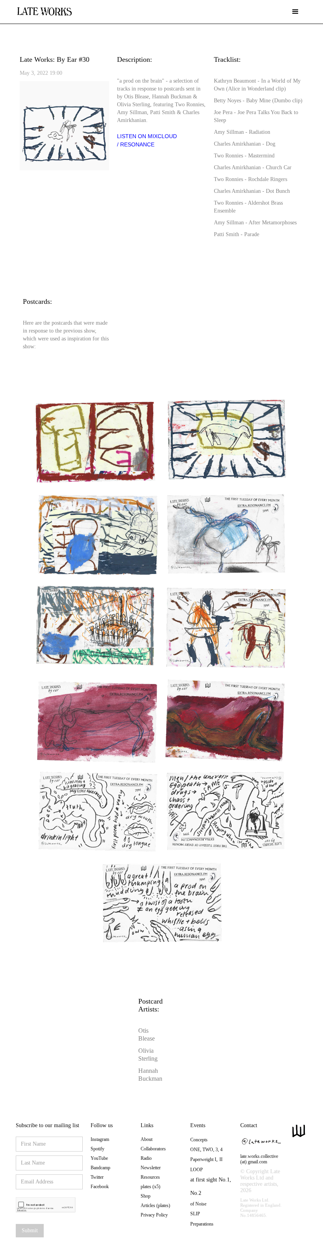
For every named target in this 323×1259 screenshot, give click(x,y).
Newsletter (151, 1167)
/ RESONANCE (135, 144)
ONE (195, 1149)
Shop (145, 1196)
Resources (150, 1177)
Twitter (97, 1177)
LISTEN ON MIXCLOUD (147, 136)
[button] (295, 12)
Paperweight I (203, 1159)
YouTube (99, 1158)
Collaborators (153, 1149)
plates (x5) (150, 1186)
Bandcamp (100, 1167)
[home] (44, 8)
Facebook (100, 1186)
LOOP (196, 1169)
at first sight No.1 (210, 1180)
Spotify (97, 1149)
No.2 (195, 1193)
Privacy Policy (154, 1215)
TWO (207, 1149)
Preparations (201, 1224)
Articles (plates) (155, 1205)
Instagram (100, 1139)
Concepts (199, 1140)
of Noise (198, 1204)
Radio (146, 1158)
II (221, 1159)
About (146, 1139)
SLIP (195, 1213)
